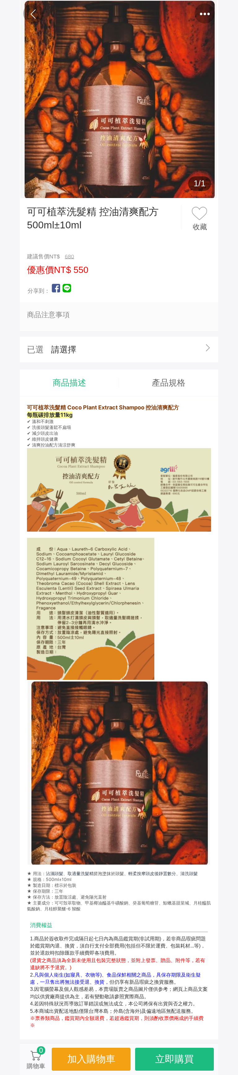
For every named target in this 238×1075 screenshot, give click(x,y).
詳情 (144, 14)
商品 (93, 14)
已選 (35, 349)
